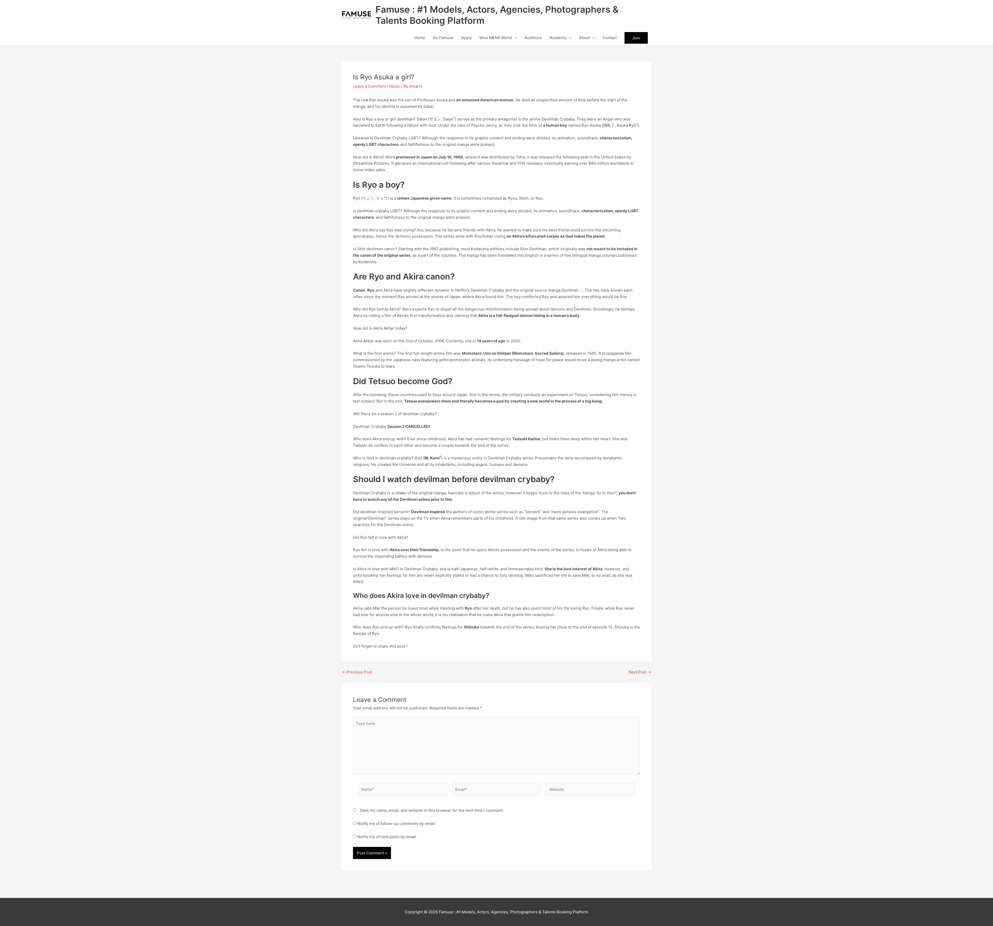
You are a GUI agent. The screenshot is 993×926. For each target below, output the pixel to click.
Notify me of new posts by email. (387, 836)
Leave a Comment (369, 86)
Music (394, 86)
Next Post (640, 672)
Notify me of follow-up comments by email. (396, 823)
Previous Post (357, 672)
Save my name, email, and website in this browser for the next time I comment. (432, 810)
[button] (514, 37)
